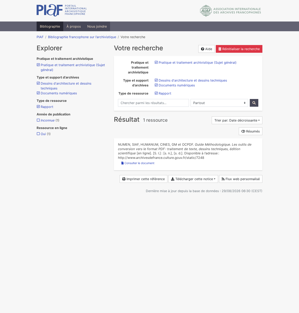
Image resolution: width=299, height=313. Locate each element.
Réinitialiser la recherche (240, 49)
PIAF (40, 37)
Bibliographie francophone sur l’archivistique (82, 37)
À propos (74, 26)
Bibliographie (50, 26)
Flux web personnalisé (242, 179)
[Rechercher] (254, 103)
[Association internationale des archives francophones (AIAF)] (230, 10)
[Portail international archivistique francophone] (62, 10)
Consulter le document (139, 163)
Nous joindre (97, 26)
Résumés (252, 131)
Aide (208, 49)
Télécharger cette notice (193, 179)
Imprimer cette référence (145, 179)
